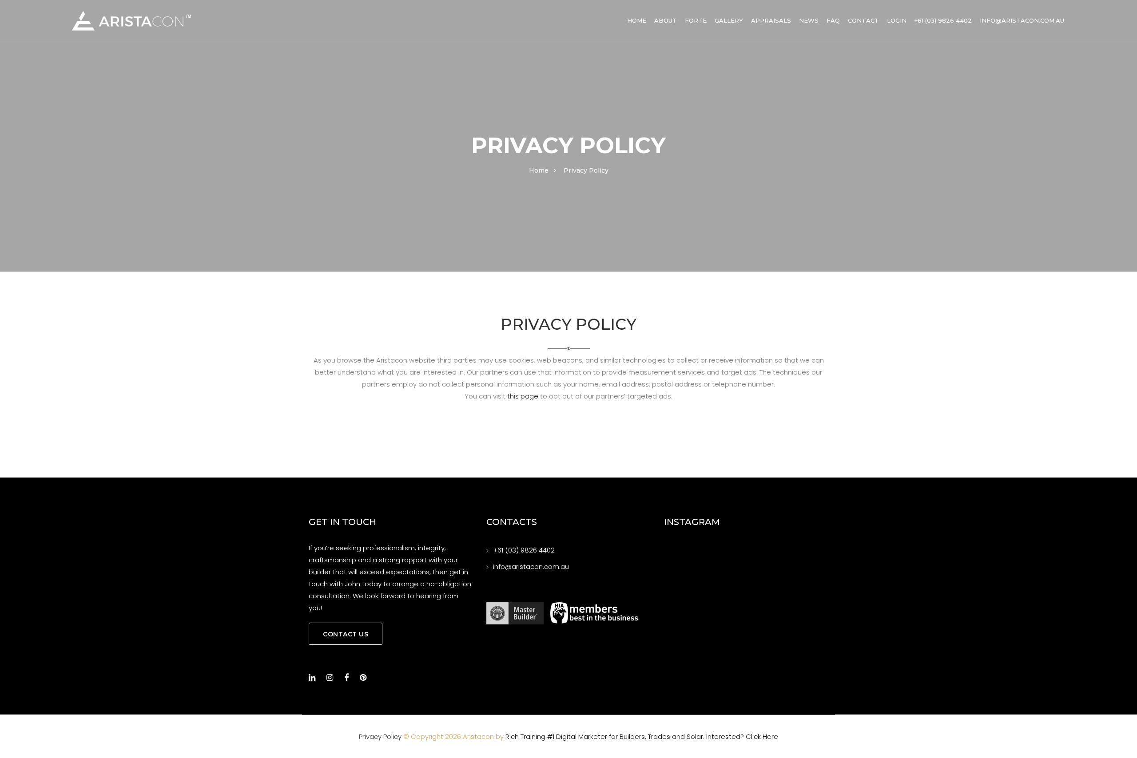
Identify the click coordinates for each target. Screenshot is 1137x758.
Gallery (729, 20)
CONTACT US (345, 634)
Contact (863, 20)
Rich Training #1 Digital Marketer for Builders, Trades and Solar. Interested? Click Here (641, 736)
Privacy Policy (380, 736)
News (809, 20)
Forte (696, 20)
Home (636, 20)
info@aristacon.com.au (1022, 20)
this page (522, 396)
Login (896, 20)
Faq (833, 20)
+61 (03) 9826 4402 (943, 20)
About (665, 20)
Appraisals (771, 20)
